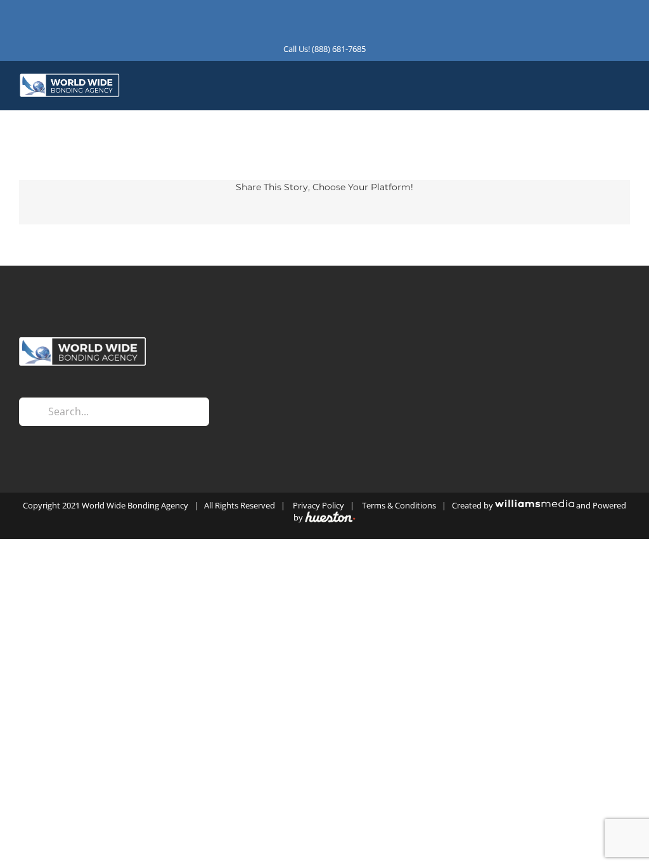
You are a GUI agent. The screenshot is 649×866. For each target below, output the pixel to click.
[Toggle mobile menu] (625, 87)
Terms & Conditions (399, 505)
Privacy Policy (318, 505)
